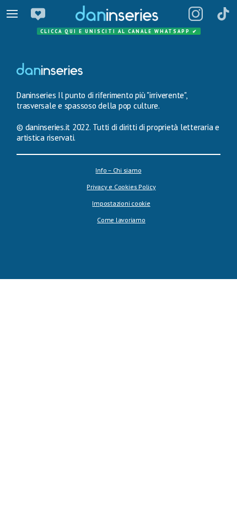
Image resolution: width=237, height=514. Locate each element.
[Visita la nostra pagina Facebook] (96, 494)
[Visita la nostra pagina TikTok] (124, 494)
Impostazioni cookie (121, 203)
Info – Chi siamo (118, 170)
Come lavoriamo (121, 220)
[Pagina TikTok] (223, 14)
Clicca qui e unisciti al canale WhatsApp (119, 31)
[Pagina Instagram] (195, 14)
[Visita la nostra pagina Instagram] (109, 494)
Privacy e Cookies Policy (121, 187)
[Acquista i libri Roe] (38, 14)
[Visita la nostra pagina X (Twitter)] (139, 494)
